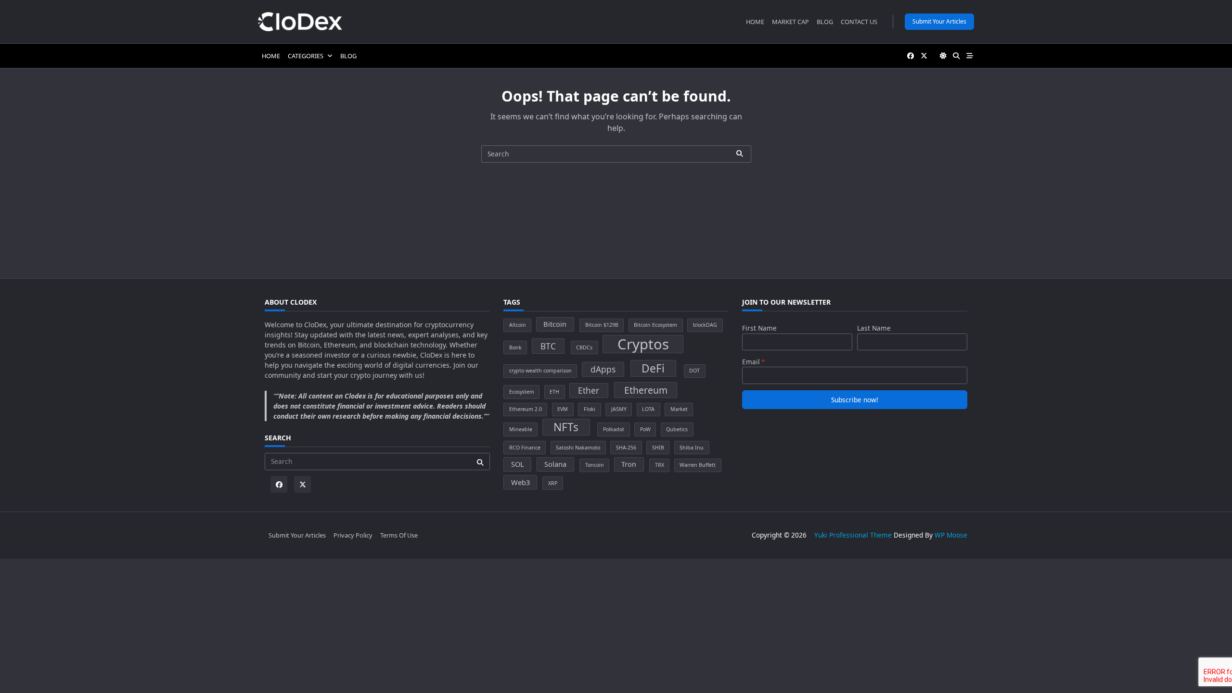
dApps (603, 369)
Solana (555, 464)
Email (751, 361)
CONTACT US (859, 21)
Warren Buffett (698, 465)
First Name (759, 328)
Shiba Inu (692, 447)
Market (679, 409)
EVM (562, 409)
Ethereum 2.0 (525, 409)
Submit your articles (939, 21)
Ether (588, 390)
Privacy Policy (353, 535)
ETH (554, 391)
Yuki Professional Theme (853, 534)
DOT (694, 370)
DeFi (653, 368)
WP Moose (951, 534)
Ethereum (645, 390)
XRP (552, 483)
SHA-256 (626, 447)
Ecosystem (521, 391)
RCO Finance (524, 447)
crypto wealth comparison (540, 370)
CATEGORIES (305, 55)
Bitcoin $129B (601, 324)
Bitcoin (554, 324)
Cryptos (643, 344)
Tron (628, 464)
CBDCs (584, 347)
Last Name (874, 328)
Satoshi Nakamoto (578, 447)
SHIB (658, 447)
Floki (589, 409)
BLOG (825, 21)
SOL (517, 464)
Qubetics (677, 429)
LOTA (648, 409)
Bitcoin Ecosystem (655, 324)
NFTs (565, 427)
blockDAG (705, 324)
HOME (755, 21)
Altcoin (517, 324)
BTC (548, 346)
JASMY (619, 409)
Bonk (515, 347)
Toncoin (594, 465)
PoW (645, 429)
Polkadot (613, 429)
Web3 (520, 482)
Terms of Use (399, 535)
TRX (659, 465)
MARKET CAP (790, 21)
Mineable (520, 429)
